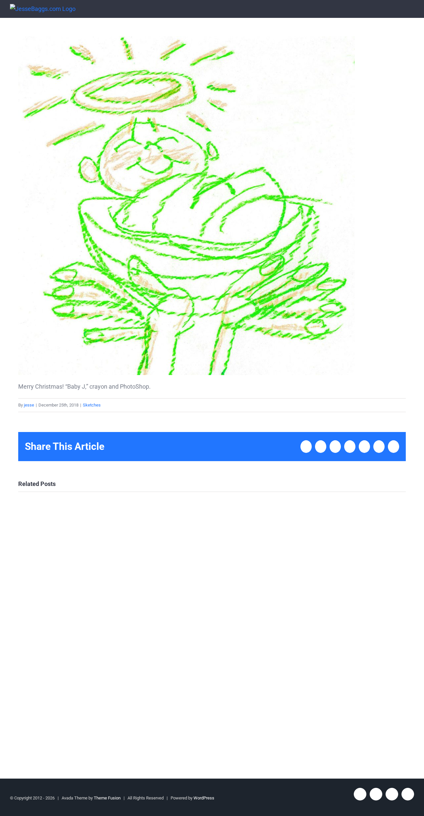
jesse (29, 405)
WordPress (203, 797)
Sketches (92, 405)
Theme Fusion (107, 797)
